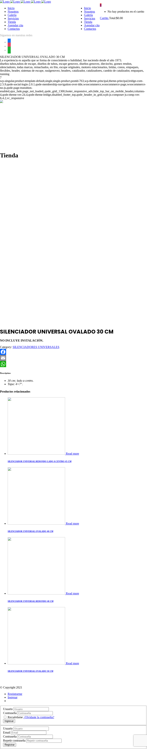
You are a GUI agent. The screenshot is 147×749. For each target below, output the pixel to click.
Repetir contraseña (14, 740)
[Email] (73, 358)
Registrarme (15, 694)
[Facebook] (73, 352)
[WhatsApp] (73, 364)
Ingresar (12, 697)
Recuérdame (16, 717)
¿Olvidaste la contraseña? (39, 717)
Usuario (8, 709)
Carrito (104, 18)
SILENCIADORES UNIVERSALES (36, 347)
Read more (72, 453)
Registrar (10, 744)
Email (6, 732)
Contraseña (10, 713)
